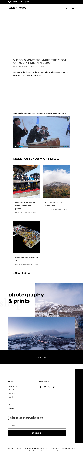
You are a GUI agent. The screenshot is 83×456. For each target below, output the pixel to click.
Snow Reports (13, 386)
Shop (10, 404)
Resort (30, 212)
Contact (11, 408)
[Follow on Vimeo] (53, 387)
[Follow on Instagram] (45, 387)
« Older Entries (21, 273)
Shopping (30, 265)
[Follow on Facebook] (40, 387)
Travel (42, 67)
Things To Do (13, 393)
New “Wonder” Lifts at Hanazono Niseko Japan (26, 205)
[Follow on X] (49, 387)
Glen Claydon (21, 67)
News (25, 212)
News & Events (13, 390)
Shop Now (41, 357)
